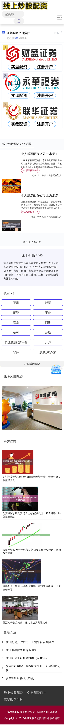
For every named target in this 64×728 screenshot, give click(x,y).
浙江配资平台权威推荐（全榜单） (27, 658)
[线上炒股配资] (24, 5)
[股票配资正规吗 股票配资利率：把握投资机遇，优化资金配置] (21, 571)
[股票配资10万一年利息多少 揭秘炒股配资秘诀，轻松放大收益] (26, 534)
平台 (48, 312)
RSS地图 (41, 711)
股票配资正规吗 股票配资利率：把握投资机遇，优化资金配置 (32, 587)
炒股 (48, 332)
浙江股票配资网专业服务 (21, 650)
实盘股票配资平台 (16, 342)
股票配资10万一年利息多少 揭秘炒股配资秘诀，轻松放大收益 (32, 551)
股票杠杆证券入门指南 (20, 678)
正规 (16, 303)
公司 (16, 332)
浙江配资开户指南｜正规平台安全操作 (30, 642)
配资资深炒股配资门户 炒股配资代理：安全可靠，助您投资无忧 (32, 514)
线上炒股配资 (13, 692)
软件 (16, 352)
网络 (48, 322)
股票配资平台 (13, 699)
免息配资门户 (36, 692)
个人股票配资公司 (30, 170)
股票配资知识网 (40, 718)
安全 (16, 322)
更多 (56, 33)
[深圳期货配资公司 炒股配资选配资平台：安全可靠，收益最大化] (17, 461)
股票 (48, 303)
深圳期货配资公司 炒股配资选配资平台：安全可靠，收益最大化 (32, 478)
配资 (16, 312)
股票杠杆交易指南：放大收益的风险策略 (25, 622)
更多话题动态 (32, 364)
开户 (48, 342)
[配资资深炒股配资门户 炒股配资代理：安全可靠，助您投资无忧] (20, 498)
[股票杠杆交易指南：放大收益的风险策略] (20, 607)
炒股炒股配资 (48, 352)
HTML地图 (52, 711)
